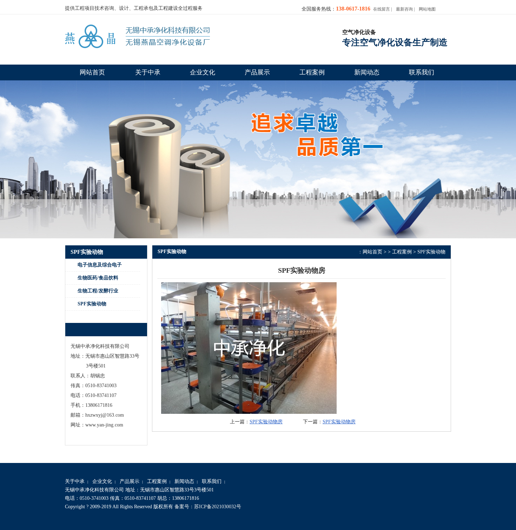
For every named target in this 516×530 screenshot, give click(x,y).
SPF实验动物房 (266, 421)
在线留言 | (382, 9)
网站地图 (427, 9)
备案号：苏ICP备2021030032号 (207, 506)
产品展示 (129, 481)
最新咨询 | (405, 9)
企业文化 (102, 481)
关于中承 (75, 481)
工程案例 (402, 251)
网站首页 (372, 251)
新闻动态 (184, 481)
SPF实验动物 (431, 251)
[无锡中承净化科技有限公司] (137, 38)
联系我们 (211, 481)
